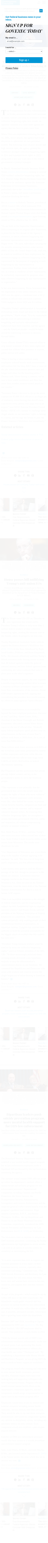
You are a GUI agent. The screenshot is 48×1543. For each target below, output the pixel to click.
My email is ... (12, 37)
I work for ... (11, 47)
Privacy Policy (12, 68)
